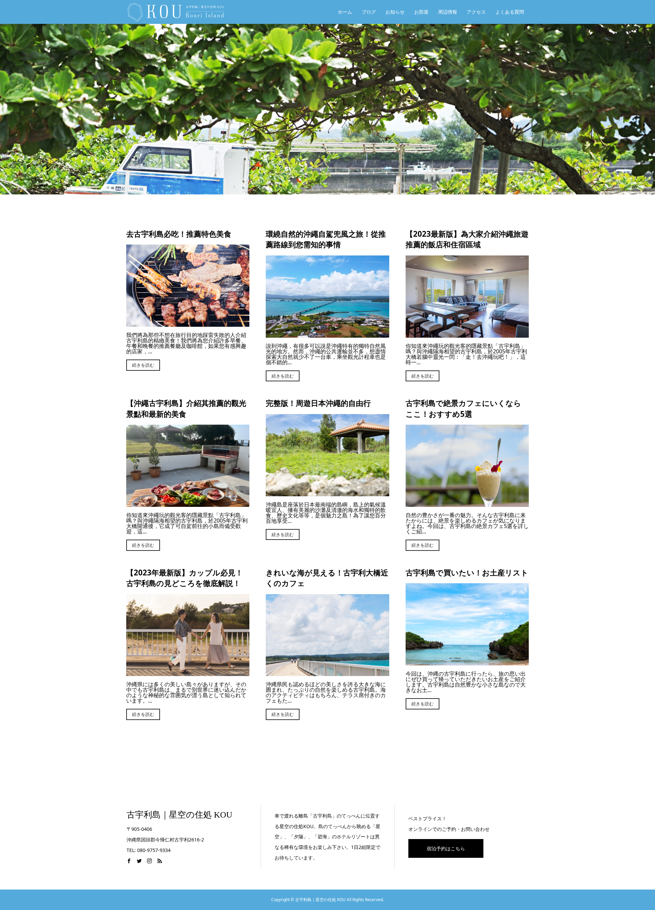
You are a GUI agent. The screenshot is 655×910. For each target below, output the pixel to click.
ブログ (369, 12)
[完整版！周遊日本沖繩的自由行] (327, 493)
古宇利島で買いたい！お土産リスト (467, 572)
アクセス (476, 12)
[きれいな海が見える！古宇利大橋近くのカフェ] (327, 673)
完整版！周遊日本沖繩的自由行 (318, 403)
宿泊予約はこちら (446, 848)
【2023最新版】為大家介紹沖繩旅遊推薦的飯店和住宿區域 (467, 239)
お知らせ (395, 12)
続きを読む (143, 365)
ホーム (345, 12)
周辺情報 (447, 12)
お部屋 (421, 12)
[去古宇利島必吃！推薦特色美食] (187, 324)
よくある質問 (509, 12)
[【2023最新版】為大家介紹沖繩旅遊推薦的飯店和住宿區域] (467, 335)
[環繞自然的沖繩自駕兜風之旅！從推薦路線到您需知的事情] (327, 335)
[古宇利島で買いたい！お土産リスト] (467, 662)
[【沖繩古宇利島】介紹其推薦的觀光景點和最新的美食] (187, 504)
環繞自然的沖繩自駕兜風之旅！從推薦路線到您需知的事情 (326, 239)
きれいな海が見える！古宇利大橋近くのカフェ (327, 577)
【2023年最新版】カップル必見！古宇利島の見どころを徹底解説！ (184, 577)
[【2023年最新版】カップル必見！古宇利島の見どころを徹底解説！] (187, 673)
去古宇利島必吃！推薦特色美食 (178, 234)
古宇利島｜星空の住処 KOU (179, 814)
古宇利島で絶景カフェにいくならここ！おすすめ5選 (463, 408)
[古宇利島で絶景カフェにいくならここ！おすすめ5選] (467, 504)
